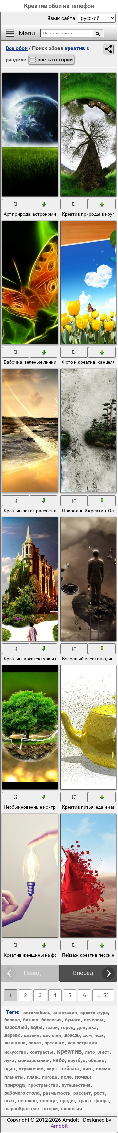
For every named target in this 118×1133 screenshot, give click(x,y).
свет (9, 1101)
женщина (15, 1042)
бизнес (30, 1019)
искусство (15, 1052)
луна (9, 1060)
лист (103, 1052)
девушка (87, 1027)
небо (59, 1060)
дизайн (31, 1035)
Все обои (17, 48)
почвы (83, 1077)
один (9, 1069)
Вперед (83, 973)
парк (52, 1068)
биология (51, 1019)
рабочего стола (22, 1093)
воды (36, 1027)
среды (67, 1101)
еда (99, 1035)
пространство (43, 1085)
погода (49, 1076)
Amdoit (59, 1126)
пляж (33, 1076)
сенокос (27, 1101)
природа (14, 1085)
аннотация (65, 1012)
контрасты (41, 1052)
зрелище (54, 1042)
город (67, 1027)
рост (99, 1093)
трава (84, 1101)
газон (52, 1027)
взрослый (15, 1027)
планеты (14, 1076)
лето (90, 1052)
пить (88, 1068)
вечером (93, 1019)
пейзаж (69, 1068)
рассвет (82, 1093)
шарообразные (21, 1109)
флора (101, 1101)
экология (71, 1109)
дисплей (52, 1035)
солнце (48, 1101)
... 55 (103, 995)
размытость (56, 1093)
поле (66, 1077)
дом (87, 1035)
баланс (12, 1019)
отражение (31, 1068)
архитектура (94, 1012)
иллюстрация (82, 1042)
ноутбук (76, 1060)
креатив (69, 1051)
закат (35, 1042)
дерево (12, 1035)
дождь (72, 1035)
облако (96, 1060)
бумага (73, 1019)
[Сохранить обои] (44, 204)
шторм (50, 1109)
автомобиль (36, 1012)
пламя (103, 1068)
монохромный (33, 1060)
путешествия (76, 1085)
